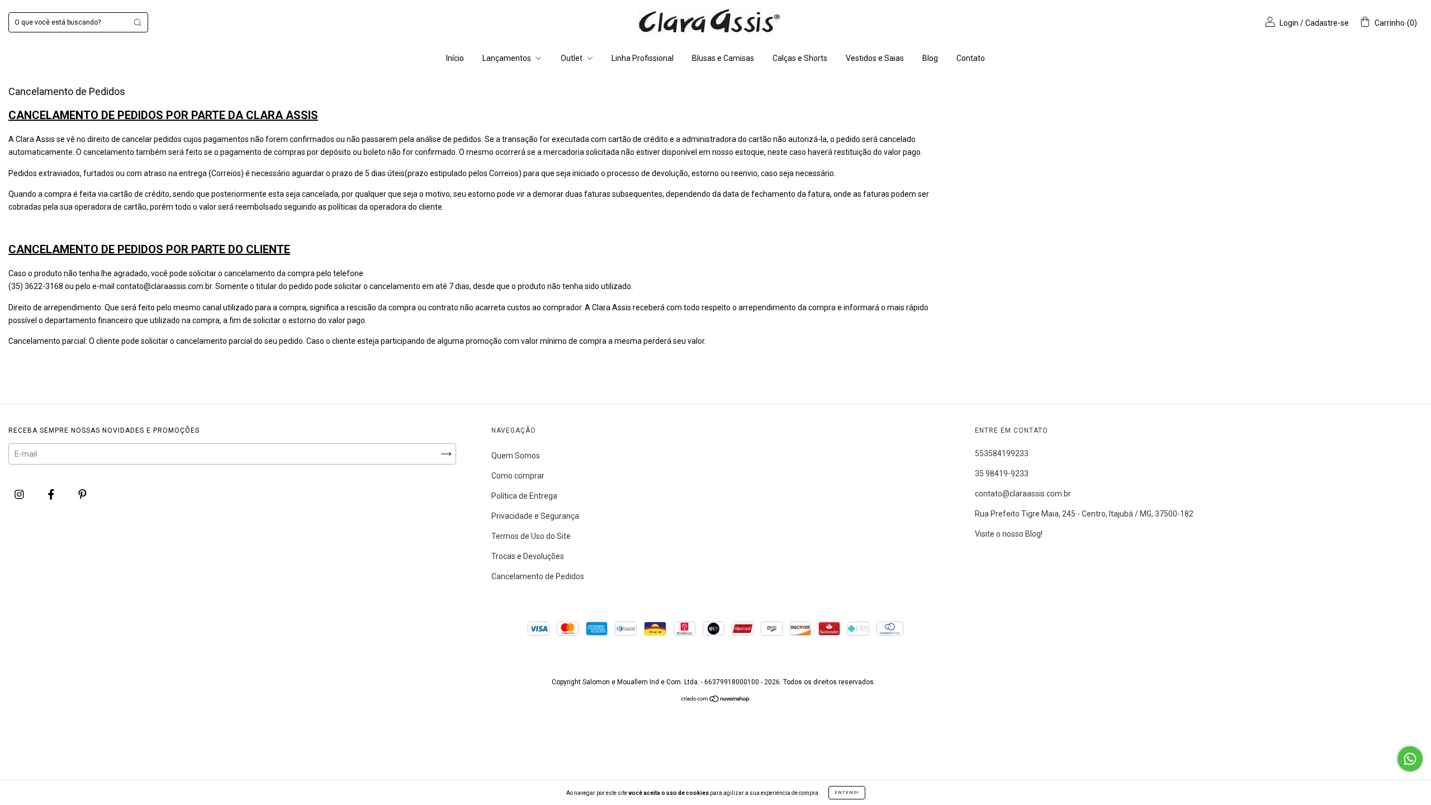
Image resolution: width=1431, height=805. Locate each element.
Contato (970, 58)
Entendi (847, 792)
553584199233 (1002, 453)
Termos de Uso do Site (531, 536)
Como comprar (517, 475)
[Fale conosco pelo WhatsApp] (1410, 758)
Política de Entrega (524, 495)
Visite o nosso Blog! (1009, 533)
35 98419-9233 (1002, 473)
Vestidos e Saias (875, 58)
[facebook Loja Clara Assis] (52, 494)
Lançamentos (507, 58)
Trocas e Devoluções (527, 556)
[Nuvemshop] (716, 699)
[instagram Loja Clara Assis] (20, 494)
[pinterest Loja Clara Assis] (82, 494)
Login (1289, 22)
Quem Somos (515, 455)
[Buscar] (137, 22)
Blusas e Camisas (723, 58)
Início (455, 58)
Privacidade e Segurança (535, 516)
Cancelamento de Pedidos (537, 576)
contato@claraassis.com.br (1023, 493)
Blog (930, 58)
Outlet (572, 58)
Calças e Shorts (800, 58)
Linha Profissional (643, 58)
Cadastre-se (1327, 22)
